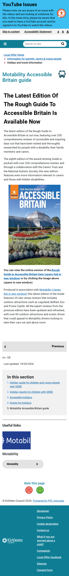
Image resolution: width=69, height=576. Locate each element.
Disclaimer (43, 511)
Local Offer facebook (49, 557)
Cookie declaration (47, 523)
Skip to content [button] (11, 31)
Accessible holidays (21, 397)
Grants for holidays (20, 402)
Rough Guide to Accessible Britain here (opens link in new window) (32, 274)
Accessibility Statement (38, 31)
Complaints (43, 550)
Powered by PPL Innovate (48, 500)
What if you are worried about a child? (46, 540)
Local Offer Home (14, 54)
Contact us (43, 530)
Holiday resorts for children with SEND (31, 392)
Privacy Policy (45, 517)
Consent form (45, 570)
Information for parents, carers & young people (34, 58)
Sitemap (42, 563)
